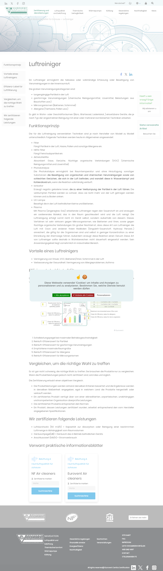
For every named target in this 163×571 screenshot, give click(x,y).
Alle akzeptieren (62, 295)
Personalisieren (103, 295)
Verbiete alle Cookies (84, 295)
